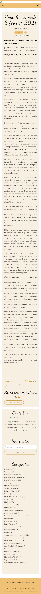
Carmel (24, 28)
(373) (10, 469)
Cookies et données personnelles (13, 591)
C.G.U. (34, 588)
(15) (8, 532)
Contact (15, 588)
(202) (15, 477)
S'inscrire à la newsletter (14, 402)
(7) (10, 560)
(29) (9, 499)
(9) (13, 543)
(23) (14, 510)
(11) (14, 538)
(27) (9, 502)
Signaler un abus (25, 588)
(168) (12, 480)
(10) (14, 541)
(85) (9, 483)
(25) (10, 508)
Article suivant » (31, 381)
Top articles (7, 588)
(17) (11, 530)
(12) (16, 535)
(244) (13, 475)
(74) (12, 491)
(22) (16, 516)
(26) (11, 505)
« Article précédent (11, 381)
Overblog (30, 582)
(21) (10, 521)
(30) (14, 497)
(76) (11, 486)
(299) (9, 472)
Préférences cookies (31, 591)
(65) (8, 494)
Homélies (17, 28)
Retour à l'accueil (12, 386)
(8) (15, 546)
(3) (15, 563)
